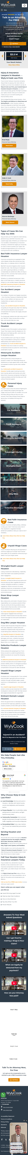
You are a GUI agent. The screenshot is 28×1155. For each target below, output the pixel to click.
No (11, 582)
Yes (16, 582)
